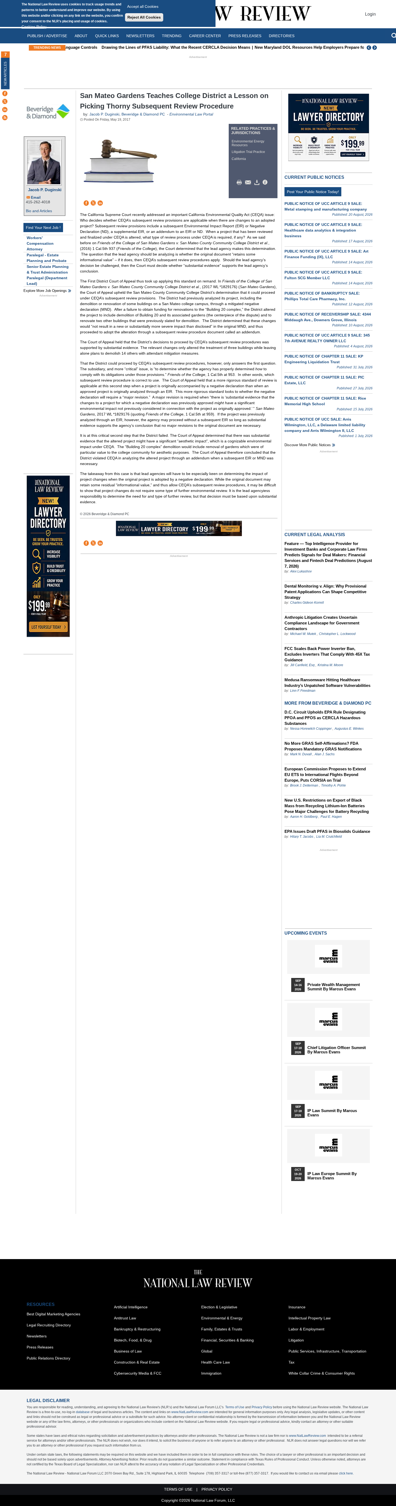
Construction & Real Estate (137, 1362)
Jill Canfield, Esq (302, 665)
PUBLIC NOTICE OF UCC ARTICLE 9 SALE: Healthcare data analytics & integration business (323, 230)
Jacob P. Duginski (44, 189)
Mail (249, 182)
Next (375, 47)
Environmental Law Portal (191, 114)
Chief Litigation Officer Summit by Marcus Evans (336, 1050)
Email (36, 197)
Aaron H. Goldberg (304, 817)
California (239, 159)
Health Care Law (215, 1362)
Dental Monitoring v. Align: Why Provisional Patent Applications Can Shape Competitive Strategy (325, 592)
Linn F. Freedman (302, 691)
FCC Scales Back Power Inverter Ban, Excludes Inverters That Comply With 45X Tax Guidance (327, 654)
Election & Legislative (219, 1307)
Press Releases (40, 1347)
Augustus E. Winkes (349, 729)
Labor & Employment (306, 1329)
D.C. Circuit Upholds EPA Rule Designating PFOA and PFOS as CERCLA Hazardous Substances (325, 718)
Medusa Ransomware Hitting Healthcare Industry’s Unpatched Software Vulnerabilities (327, 682)
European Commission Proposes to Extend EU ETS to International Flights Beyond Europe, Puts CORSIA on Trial (325, 774)
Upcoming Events (305, 933)
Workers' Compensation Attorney (40, 243)
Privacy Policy (262, 1407)
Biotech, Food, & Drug (133, 1340)
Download (257, 182)
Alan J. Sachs (325, 754)
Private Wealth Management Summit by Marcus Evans (333, 987)
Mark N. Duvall (301, 754)
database (83, 1412)
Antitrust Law (125, 1318)
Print (240, 182)
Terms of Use (234, 1407)
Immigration (211, 1373)
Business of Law (128, 1351)
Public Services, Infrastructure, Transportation (327, 1351)
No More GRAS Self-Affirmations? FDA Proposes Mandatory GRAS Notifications (323, 746)
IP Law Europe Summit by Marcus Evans (332, 1176)
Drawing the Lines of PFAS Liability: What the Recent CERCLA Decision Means (143, 47)
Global (206, 1351)
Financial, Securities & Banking (227, 1340)
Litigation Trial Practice (248, 152)
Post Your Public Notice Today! (313, 192)
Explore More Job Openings (45, 291)
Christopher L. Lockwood (337, 634)
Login (370, 14)
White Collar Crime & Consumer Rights (322, 1373)
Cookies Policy (34, 27)
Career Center (205, 36)
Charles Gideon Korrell (307, 603)
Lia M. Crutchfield (329, 836)
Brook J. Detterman (304, 785)
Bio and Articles (39, 211)
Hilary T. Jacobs (301, 836)
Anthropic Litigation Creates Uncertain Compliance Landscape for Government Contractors (321, 623)
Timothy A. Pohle (333, 785)
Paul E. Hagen (331, 817)
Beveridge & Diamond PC (143, 114)
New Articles (5, 74)
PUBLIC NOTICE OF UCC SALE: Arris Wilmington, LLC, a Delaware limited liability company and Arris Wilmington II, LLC (324, 425)
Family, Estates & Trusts (221, 1329)
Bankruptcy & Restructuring (137, 1329)
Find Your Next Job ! (43, 227)
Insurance (297, 1307)
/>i (266, 182)
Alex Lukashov (301, 571)
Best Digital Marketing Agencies (53, 1314)
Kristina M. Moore (330, 665)
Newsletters (140, 36)
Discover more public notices (307, 445)
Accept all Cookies (142, 6)
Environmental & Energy (221, 1318)
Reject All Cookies (144, 17)
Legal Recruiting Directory (49, 1325)
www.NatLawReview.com (189, 1412)
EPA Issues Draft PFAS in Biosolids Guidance (327, 831)
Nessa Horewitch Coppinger (311, 729)
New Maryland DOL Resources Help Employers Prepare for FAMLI (284, 47)
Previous (369, 47)
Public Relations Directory (48, 1358)
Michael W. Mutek (303, 634)
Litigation (296, 1340)
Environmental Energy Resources (248, 143)
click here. (346, 1473)
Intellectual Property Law (310, 1318)
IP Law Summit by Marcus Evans (332, 1113)
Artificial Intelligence (131, 1307)
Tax (291, 1362)
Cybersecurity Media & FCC (137, 1373)
